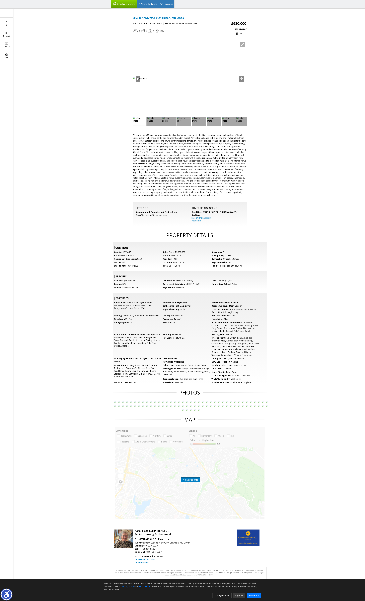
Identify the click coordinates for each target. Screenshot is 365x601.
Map (6, 58)
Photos (6, 47)
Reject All (239, 595)
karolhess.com (142, 562)
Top (6, 25)
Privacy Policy (128, 586)
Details (6, 36)
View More (196, 220)
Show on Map (191, 479)
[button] (6, 594)
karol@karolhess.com (201, 217)
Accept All (254, 595)
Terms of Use (144, 586)
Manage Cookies (222, 595)
